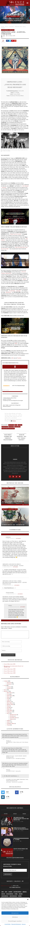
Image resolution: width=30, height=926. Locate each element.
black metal (10, 893)
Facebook (19, 358)
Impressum (24, 924)
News (5, 689)
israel (16, 424)
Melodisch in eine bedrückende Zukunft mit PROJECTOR (13, 667)
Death (20, 893)
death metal (5, 896)
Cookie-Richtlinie (8, 924)
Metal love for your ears (6, 885)
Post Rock (12, 716)
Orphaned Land (4, 426)
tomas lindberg (17, 426)
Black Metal (9, 692)
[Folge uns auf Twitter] (3, 792)
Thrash (8, 725)
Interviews (9, 682)
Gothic (8, 700)
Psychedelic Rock (13, 717)
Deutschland (13, 896)
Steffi (4, 35)
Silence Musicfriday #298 (9, 673)
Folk (8, 698)
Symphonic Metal (10, 723)
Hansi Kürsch (11, 424)
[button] (28, 899)
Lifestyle (6, 681)
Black (3, 893)
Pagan (8, 708)
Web (13, 358)
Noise (8, 706)
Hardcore (9, 701)
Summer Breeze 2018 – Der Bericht (13, 524)
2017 (6, 891)
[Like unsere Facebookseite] (17, 792)
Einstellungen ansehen (15, 921)
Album (10, 891)
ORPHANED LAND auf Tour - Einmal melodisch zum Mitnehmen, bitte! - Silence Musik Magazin (15, 582)
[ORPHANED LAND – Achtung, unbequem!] (15, 59)
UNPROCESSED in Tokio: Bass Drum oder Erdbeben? (13, 19)
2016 (2, 891)
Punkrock (12, 719)
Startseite (2, 26)
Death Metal (11, 26)
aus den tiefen (17, 891)
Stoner (8, 722)
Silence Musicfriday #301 (9, 664)
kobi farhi (20, 424)
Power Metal (5, 488)
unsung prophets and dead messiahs (8, 428)
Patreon (14, 420)
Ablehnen (15, 917)
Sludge (8, 720)
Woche (5, 813)
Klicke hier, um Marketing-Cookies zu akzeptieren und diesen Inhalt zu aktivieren (15, 217)
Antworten (18, 538)
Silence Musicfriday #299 (9, 671)
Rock (8, 713)
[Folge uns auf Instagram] (3, 797)
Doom (8, 697)
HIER (16, 343)
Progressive (9, 711)
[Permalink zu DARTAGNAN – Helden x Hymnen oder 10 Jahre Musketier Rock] (4, 741)
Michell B (8, 740)
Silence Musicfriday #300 (9, 669)
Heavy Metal (9, 703)
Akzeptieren (15, 913)
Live (18, 16)
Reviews (6, 26)
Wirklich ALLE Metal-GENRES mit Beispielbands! (21, 828)
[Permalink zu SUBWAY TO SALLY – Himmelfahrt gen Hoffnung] (4, 756)
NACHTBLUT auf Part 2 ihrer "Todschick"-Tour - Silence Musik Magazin (17, 780)
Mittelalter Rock (13, 714)
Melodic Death (10, 704)
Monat (15, 813)
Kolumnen (9, 684)
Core (8, 16)
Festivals (4, 509)
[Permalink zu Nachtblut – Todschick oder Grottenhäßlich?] (4, 780)
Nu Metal (9, 707)
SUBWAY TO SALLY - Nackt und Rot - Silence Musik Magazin (16, 756)
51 (23, 830)
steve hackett (11, 426)
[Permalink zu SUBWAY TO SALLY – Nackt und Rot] (4, 770)
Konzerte (13, 16)
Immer (24, 813)
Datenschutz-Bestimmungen (16, 924)
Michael (8, 769)
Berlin (24, 891)
